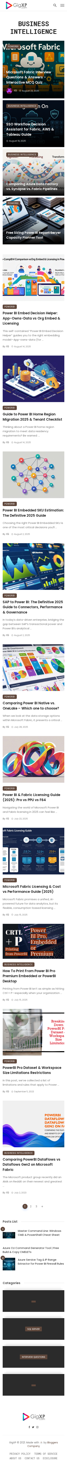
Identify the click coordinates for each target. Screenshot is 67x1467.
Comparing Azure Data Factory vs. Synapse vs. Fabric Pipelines (32, 186)
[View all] (33, 1301)
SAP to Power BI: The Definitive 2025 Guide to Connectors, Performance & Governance (33, 607)
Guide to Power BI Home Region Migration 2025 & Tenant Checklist (32, 417)
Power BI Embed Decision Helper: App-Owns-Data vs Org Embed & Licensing (31, 318)
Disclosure (50, 1458)
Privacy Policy (20, 1453)
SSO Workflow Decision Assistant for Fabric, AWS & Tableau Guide (30, 129)
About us (15, 1458)
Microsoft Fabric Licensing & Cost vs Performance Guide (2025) (32, 889)
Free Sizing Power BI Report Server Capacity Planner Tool (33, 235)
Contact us (32, 1458)
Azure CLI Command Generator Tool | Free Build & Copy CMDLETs (31, 1250)
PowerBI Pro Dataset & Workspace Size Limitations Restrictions (32, 1070)
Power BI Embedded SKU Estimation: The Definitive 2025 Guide (33, 513)
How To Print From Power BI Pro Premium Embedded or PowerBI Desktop (29, 976)
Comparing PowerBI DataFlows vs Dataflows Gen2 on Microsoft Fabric (31, 1164)
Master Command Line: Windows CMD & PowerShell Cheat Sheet (39, 1233)
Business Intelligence (22, 105)
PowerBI (13, 46)
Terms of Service (46, 1453)
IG (15, 90)
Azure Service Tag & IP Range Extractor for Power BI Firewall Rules (41, 1262)
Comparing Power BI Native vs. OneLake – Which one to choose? (31, 706)
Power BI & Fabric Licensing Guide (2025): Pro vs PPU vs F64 (31, 797)
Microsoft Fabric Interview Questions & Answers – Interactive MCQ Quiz (28, 77)
